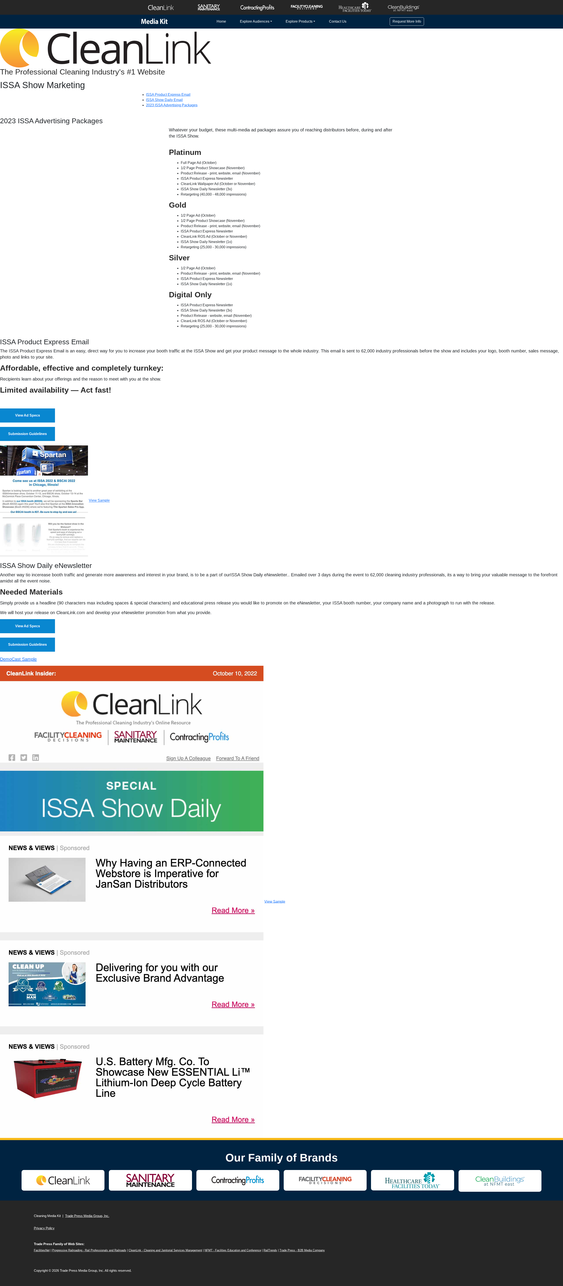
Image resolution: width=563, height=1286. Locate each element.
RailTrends (270, 1250)
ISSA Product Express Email (168, 94)
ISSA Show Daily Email (164, 100)
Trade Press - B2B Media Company (302, 1250)
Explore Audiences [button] (254, 21)
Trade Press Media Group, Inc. (87, 1216)
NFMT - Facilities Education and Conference (233, 1250)
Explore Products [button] (299, 21)
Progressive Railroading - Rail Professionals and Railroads (89, 1250)
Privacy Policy (44, 1228)
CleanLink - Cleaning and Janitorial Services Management (165, 1250)
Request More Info (407, 21)
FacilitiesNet (42, 1250)
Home (221, 21)
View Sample (99, 500)
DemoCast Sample (18, 659)
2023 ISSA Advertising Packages (171, 105)
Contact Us (337, 21)
